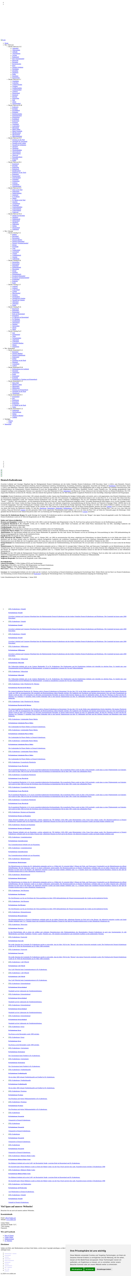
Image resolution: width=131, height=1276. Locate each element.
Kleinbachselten (17, 114)
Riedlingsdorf (16, 171)
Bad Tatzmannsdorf (18, 58)
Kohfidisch (15, 119)
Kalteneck (15, 107)
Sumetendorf (16, 334)
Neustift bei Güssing (18, 300)
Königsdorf (15, 376)
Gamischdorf (16, 250)
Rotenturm (15, 174)
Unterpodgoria (16, 208)
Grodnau (15, 86)
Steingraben (15, 326)
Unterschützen (16, 210)
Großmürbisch (16, 255)
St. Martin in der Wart (18, 200)
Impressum (8, 424)
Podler (14, 160)
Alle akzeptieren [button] (77, 1269)
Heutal (14, 271)
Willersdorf (15, 224)
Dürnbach (15, 72)
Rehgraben (15, 310)
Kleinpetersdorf (17, 115)
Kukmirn (15, 281)
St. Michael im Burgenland (20, 317)
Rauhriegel (15, 164)
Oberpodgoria (16, 152)
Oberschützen (16, 153)
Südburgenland (9, 1239)
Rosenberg (15, 315)
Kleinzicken (16, 117)
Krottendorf (15, 279)
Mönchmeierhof (17, 136)
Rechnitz (15, 165)
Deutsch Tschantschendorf (20, 243)
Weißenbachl (16, 219)
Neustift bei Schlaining (19, 145)
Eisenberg (15, 76)
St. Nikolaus (16, 319)
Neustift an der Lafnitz (19, 143)
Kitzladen (15, 112)
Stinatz (14, 327)
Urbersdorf (15, 341)
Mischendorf (16, 134)
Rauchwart (15, 308)
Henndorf (15, 371)
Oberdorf (15, 146)
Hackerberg (15, 262)
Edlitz (14, 74)
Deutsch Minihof (17, 353)
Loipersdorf (15, 126)
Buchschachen (16, 64)
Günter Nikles (9, 1237)
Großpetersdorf (16, 90)
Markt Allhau (16, 129)
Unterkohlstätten (17, 207)
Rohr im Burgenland (18, 314)
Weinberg (15, 217)
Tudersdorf (15, 340)
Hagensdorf (15, 264)
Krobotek (15, 377)
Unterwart (15, 212)
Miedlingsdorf (16, 133)
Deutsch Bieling (17, 240)
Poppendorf (15, 396)
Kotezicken (15, 121)
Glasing (14, 253)
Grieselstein (15, 364)
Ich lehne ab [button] (90, 1269)
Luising (14, 291)
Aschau (14, 55)
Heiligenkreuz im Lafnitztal (20, 369)
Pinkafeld (15, 158)
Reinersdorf (15, 312)
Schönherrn (15, 184)
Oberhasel (15, 148)
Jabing (14, 102)
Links (10, 422)
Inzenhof (15, 272)
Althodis (14, 52)
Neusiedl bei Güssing (18, 298)
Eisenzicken (16, 77)
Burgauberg (15, 238)
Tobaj (14, 336)
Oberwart (15, 155)
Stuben (14, 198)
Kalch (14, 374)
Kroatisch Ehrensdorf (18, 276)
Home (6, 43)
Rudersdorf (15, 403)
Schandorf (15, 179)
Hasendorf (15, 265)
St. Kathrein (16, 196)
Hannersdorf (16, 93)
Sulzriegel (15, 195)
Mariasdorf (15, 127)
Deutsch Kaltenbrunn (18, 355)
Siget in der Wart (17, 190)
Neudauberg (16, 296)
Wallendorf (15, 410)
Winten (14, 345)
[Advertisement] (65, 593)
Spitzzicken (15, 191)
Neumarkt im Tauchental (19, 141)
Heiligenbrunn (16, 267)
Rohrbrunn (15, 400)
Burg (13, 65)
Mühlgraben (16, 388)
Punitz (14, 305)
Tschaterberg (16, 203)
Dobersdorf (15, 357)
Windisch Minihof (17, 415)
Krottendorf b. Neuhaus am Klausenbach (24, 379)
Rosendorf (15, 402)
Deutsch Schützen (17, 67)
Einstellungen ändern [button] (104, 1269)
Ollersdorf (15, 303)
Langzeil (15, 286)
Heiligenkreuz (67, 508)
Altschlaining (16, 53)
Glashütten (15, 81)
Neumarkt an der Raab (19, 391)
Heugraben (15, 269)
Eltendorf (15, 362)
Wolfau (14, 226)
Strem (14, 329)
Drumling (15, 71)
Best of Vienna (9, 1235)
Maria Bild (15, 383)
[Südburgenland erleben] (3, 40)
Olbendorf (15, 302)
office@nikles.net (10, 1218)
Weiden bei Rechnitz (18, 215)
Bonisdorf (15, 352)
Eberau (14, 245)
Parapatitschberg (17, 157)
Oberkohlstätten (17, 150)
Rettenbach (15, 169)
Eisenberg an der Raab (19, 360)
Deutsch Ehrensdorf (18, 241)
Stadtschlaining (16, 193)
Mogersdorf (15, 386)
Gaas (13, 248)
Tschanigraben (16, 338)
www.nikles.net (11, 1219)
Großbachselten (17, 88)
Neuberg (15, 295)
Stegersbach (16, 322)
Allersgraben (16, 50)
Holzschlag (15, 98)
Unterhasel (15, 205)
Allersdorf (15, 48)
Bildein (14, 234)
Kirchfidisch (16, 110)
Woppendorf (16, 227)
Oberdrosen (15, 393)
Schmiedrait (15, 181)
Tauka (14, 407)
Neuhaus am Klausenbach (20, 390)
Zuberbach (15, 229)
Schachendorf (16, 177)
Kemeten (15, 108)
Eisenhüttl (15, 246)
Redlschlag (15, 167)
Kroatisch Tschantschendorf (20, 277)
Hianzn (10, 421)
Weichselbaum (16, 412)
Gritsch (14, 365)
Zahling (14, 417)
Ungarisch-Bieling (17, 343)
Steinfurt (14, 324)
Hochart (14, 96)
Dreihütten (15, 69)
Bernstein (15, 62)
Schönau (15, 183)
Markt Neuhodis (17, 131)
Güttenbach (15, 258)
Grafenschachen (17, 84)
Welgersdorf (16, 221)
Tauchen (14, 202)
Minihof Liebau (17, 384)
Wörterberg (15, 346)
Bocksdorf (15, 236)
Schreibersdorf (16, 186)
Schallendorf (16, 321)
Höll (13, 100)
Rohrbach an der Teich (19, 172)
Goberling (15, 83)
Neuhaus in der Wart (18, 140)
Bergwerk (15, 60)
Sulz (13, 333)
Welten (14, 414)
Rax (13, 398)
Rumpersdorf (16, 176)
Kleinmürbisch (16, 274)
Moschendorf (16, 293)
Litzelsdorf (15, 124)
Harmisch (15, 95)
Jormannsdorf (16, 103)
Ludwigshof (16, 290)
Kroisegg (15, 122)
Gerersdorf (15, 252)
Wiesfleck (15, 222)
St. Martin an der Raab (19, 405)
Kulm (14, 283)
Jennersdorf (15, 372)
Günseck (15, 91)
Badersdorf (15, 57)
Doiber (14, 358)
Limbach (15, 288)
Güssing (14, 257)
